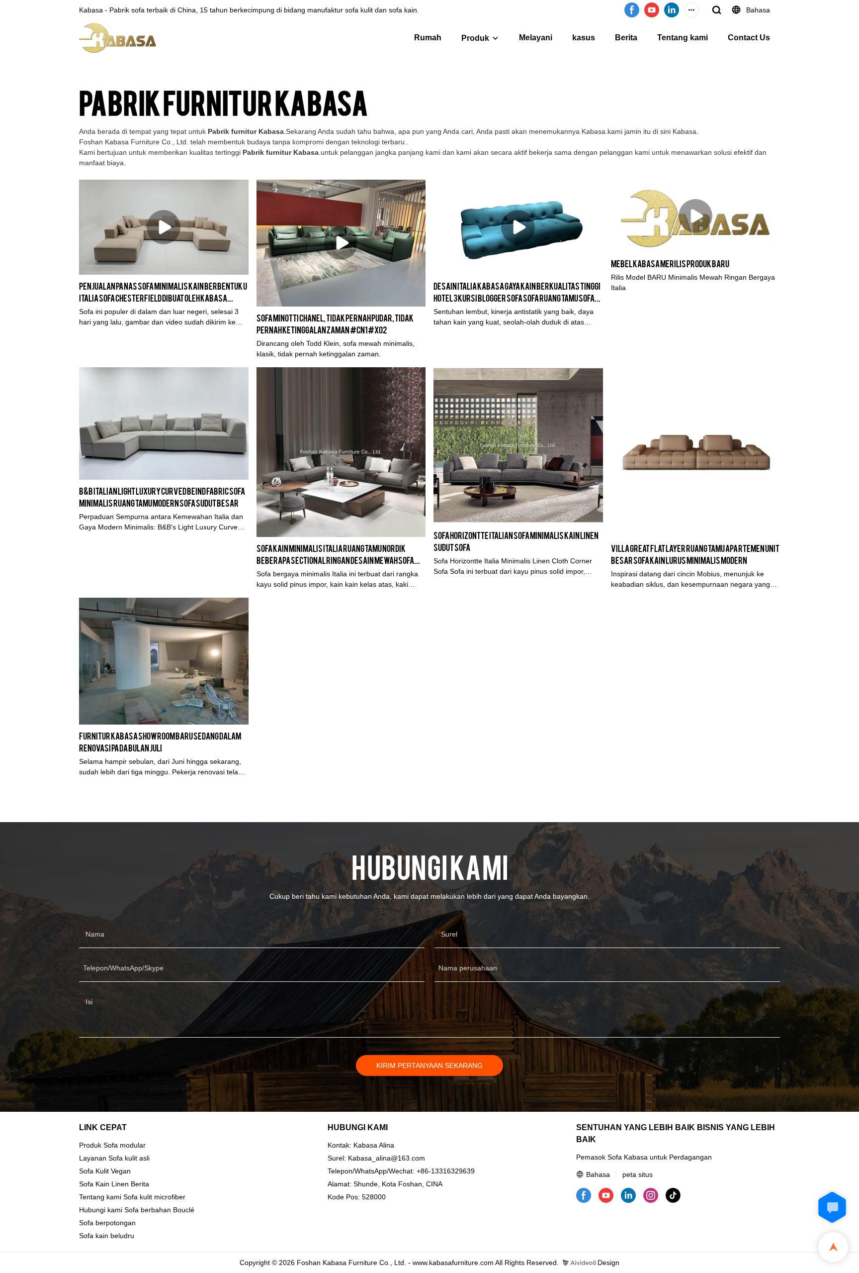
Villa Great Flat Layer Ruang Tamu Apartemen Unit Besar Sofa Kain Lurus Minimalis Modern (695, 553)
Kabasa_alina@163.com (386, 1158)
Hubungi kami (100, 1210)
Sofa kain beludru (106, 1236)
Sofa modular (124, 1145)
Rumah (427, 37)
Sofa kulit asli (129, 1158)
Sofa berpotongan (107, 1223)
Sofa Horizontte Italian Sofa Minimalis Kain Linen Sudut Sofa (516, 541)
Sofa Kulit (94, 1171)
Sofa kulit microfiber (154, 1197)
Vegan (121, 1171)
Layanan (92, 1158)
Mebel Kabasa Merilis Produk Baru (670, 263)
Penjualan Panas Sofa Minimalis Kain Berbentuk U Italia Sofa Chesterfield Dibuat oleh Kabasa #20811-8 (163, 292)
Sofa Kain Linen (104, 1184)
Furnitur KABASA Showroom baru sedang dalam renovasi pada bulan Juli (160, 741)
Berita (626, 37)
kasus (583, 37)
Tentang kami (682, 37)
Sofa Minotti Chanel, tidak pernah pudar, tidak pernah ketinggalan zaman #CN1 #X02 (335, 323)
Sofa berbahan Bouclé (159, 1210)
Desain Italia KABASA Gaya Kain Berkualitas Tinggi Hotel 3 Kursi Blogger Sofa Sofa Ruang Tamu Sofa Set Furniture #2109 (517, 292)
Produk (475, 38)
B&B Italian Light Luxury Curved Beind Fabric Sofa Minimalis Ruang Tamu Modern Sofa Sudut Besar (162, 496)
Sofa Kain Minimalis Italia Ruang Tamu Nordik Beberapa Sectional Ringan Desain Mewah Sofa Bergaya (335, 554)
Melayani (535, 37)
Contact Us (749, 37)
